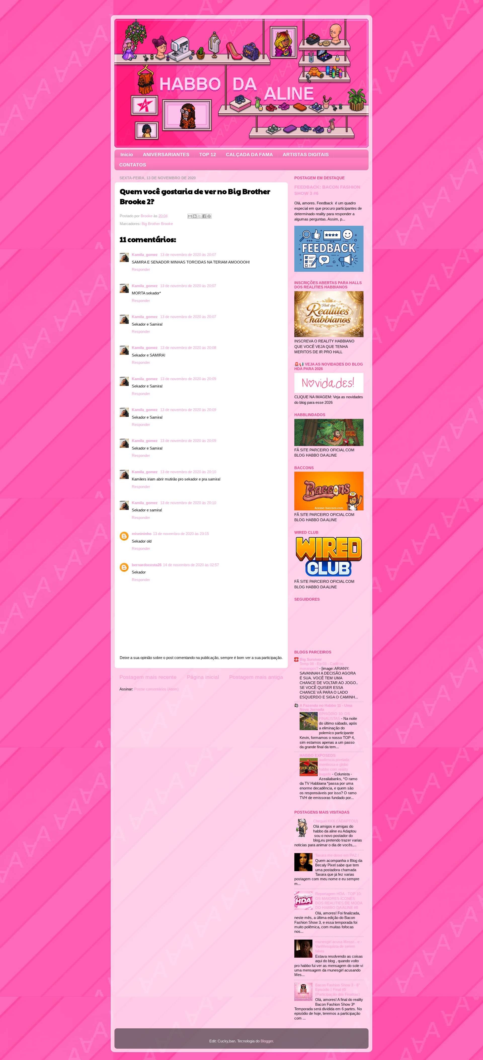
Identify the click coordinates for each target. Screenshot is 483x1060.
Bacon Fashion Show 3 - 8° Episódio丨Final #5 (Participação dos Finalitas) (337, 989)
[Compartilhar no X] (199, 216)
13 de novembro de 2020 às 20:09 (188, 379)
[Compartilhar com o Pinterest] (209, 216)
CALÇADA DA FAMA (249, 154)
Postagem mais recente (148, 677)
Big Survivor (311, 659)
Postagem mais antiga (256, 677)
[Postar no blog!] (194, 216)
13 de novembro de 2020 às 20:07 (188, 254)
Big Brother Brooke (157, 224)
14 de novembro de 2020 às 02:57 (191, 565)
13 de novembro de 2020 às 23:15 (181, 534)
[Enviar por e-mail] (189, 216)
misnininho (141, 534)
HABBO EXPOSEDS (318, 755)
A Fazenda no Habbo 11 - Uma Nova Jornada (326, 707)
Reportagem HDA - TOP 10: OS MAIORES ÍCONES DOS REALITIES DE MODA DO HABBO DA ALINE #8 (338, 901)
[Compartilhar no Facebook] (204, 216)
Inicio (126, 154)
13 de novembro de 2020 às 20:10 (188, 472)
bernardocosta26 (147, 565)
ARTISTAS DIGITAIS (306, 154)
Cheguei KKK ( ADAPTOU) (335, 821)
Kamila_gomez (145, 254)
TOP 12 (207, 154)
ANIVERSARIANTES (166, 154)
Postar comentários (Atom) (156, 689)
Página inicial (203, 677)
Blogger (267, 1041)
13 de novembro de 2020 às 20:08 (188, 347)
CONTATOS (132, 164)
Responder (141, 269)
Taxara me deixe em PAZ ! (337, 855)
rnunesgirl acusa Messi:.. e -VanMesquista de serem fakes (338, 946)
